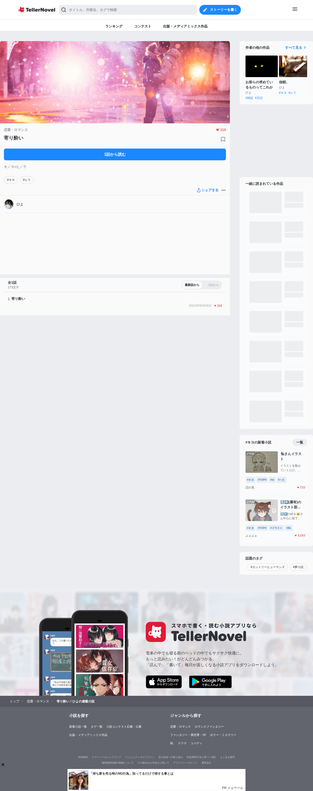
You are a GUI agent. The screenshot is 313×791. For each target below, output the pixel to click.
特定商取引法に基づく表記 (201, 757)
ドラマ (182, 743)
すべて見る (293, 47)
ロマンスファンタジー (209, 726)
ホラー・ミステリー (223, 735)
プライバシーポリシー (185, 762)
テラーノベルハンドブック (106, 757)
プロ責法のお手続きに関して (153, 762)
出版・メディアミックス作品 (88, 735)
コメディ (196, 743)
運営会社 (206, 762)
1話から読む (115, 154)
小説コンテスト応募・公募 (124, 726)
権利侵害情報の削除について (118, 762)
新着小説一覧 (78, 726)
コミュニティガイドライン (140, 757)
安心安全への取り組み (170, 757)
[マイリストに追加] (223, 139)
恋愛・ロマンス (180, 726)
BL (172, 743)
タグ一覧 (96, 726)
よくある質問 (227, 757)
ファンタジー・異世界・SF (188, 735)
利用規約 (83, 757)
